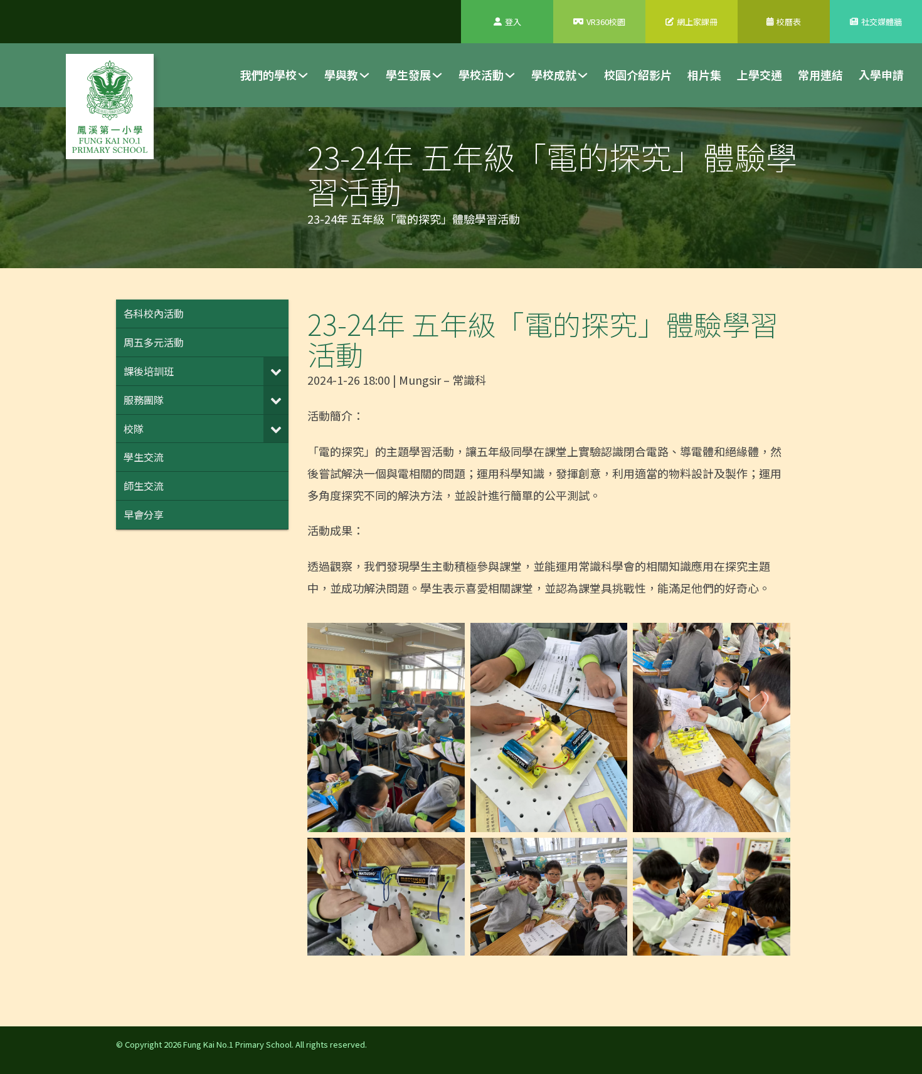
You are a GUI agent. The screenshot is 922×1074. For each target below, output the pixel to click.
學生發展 (408, 74)
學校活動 (481, 74)
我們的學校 (268, 74)
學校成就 (553, 74)
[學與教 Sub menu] (364, 75)
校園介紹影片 (638, 74)
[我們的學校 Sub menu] (303, 75)
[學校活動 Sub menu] (510, 75)
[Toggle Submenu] (276, 371)
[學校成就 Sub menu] (582, 75)
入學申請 (881, 74)
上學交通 (759, 74)
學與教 (341, 74)
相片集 (704, 74)
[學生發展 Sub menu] (437, 75)
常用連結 (820, 74)
